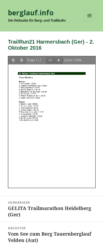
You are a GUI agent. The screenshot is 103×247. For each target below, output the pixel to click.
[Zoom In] (59, 60)
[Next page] (22, 60)
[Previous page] (13, 60)
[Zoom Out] (50, 60)
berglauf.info (31, 12)
